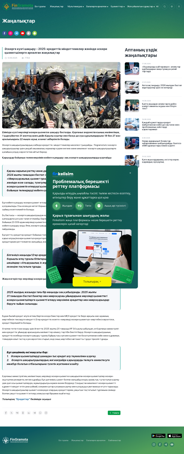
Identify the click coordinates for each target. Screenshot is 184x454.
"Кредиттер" (22, 399)
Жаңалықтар (56, 6)
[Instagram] (46, 413)
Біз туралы (40, 6)
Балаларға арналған (96, 440)
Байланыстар (114, 440)
